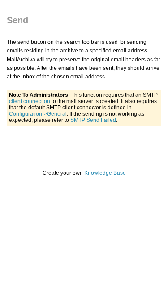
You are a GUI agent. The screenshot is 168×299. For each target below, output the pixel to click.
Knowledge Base (105, 173)
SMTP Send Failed (93, 120)
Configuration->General (38, 114)
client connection (29, 101)
